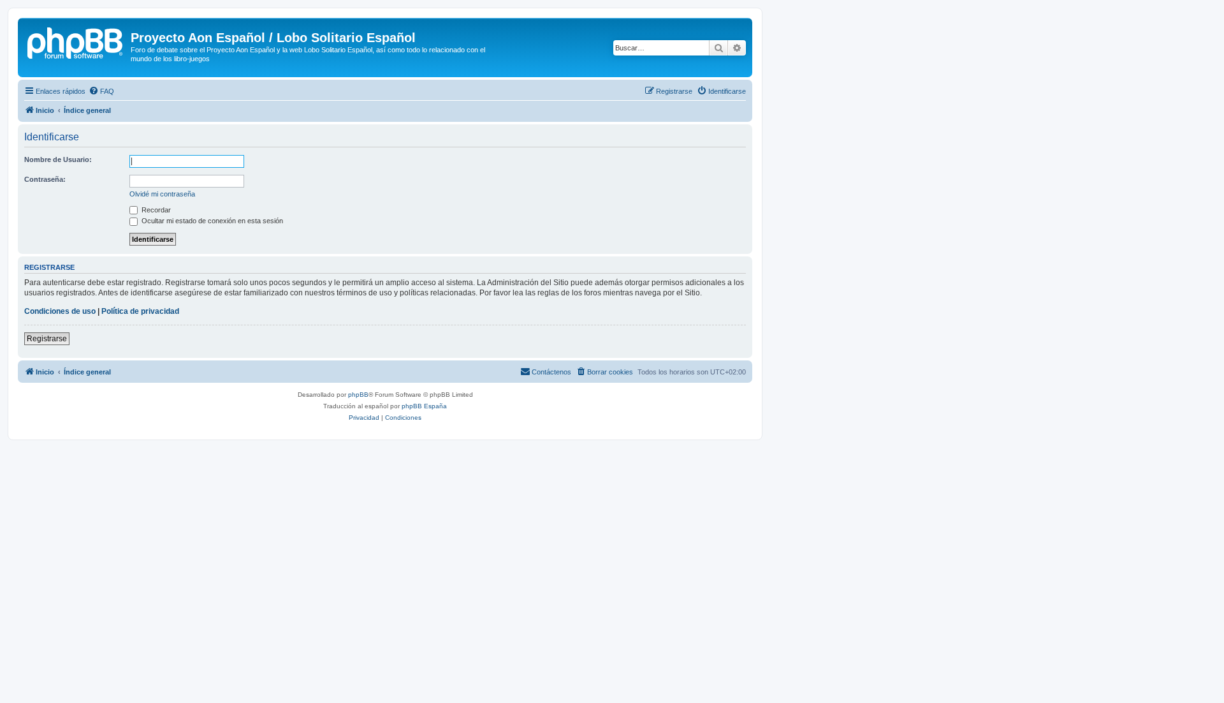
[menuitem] (101, 91)
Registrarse (47, 338)
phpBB (358, 394)
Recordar (155, 210)
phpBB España (424, 406)
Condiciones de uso (60, 311)
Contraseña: (45, 179)
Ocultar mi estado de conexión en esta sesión (211, 221)
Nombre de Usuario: (58, 159)
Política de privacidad (140, 311)
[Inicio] (76, 41)
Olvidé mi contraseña (162, 194)
